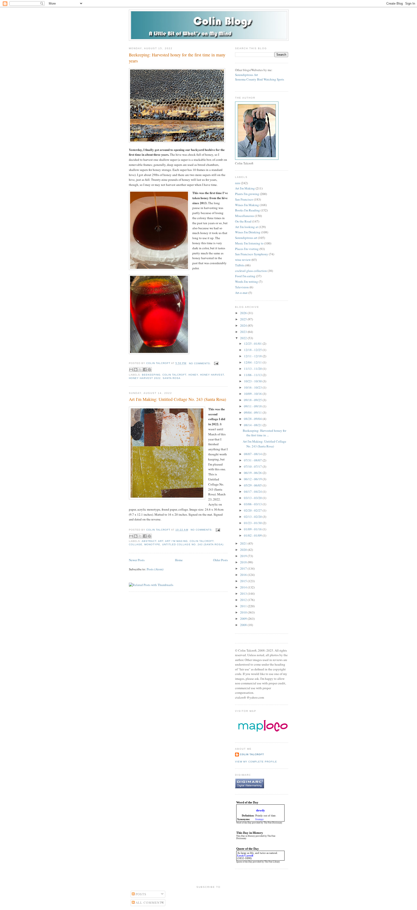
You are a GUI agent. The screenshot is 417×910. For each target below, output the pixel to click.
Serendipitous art (246, 238)
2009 (244, 618)
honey (193, 374)
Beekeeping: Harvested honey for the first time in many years (177, 58)
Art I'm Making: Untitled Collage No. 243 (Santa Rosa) (177, 399)
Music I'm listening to (249, 243)
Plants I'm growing (247, 194)
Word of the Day (243, 823)
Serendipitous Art (246, 75)
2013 (244, 593)
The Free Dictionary (273, 823)
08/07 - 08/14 (253, 454)
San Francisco (244, 199)
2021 (244, 543)
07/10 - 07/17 (253, 466)
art (160, 541)
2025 (244, 319)
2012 (244, 600)
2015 (244, 581)
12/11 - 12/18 (253, 356)
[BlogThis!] (135, 369)
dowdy (260, 810)
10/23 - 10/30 (253, 381)
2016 (244, 575)
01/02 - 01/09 (253, 535)
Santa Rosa (172, 378)
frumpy (259, 819)
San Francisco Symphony (251, 254)
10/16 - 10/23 (253, 387)
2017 (244, 568)
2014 (244, 587)
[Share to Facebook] (144, 369)
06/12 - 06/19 (253, 479)
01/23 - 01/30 (253, 523)
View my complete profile (256, 761)
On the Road (243, 221)
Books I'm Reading (247, 210)
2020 (244, 549)
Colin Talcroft (174, 374)
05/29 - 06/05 (253, 485)
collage (135, 544)
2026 (244, 313)
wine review (243, 259)
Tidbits (239, 265)
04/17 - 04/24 (253, 491)
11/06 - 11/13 (253, 375)
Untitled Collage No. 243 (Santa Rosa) (192, 544)
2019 (244, 556)
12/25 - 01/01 (253, 343)
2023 (244, 332)
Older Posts (220, 560)
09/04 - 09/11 (253, 412)
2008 (244, 625)
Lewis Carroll (245, 855)
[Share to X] (140, 369)
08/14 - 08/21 (253, 425)
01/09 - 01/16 (253, 529)
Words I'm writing (246, 281)
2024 (244, 325)
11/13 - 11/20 (253, 368)
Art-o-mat (241, 292)
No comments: (200, 363)
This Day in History (245, 836)
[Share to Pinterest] (149, 369)
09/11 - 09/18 (253, 406)
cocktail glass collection (251, 271)
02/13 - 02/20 (253, 516)
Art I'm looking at (246, 227)
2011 (244, 606)
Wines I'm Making (247, 205)
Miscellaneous (244, 216)
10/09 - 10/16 (253, 393)
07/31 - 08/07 (253, 460)
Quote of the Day (244, 862)
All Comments (149, 902)
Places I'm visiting (247, 249)
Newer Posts (137, 560)
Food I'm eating (245, 276)
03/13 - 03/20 (253, 498)
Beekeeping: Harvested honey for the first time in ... (264, 433)
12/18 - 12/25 (253, 350)
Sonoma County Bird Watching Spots (259, 79)
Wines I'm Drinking (247, 232)
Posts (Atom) (155, 569)
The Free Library (272, 862)
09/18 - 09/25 (253, 400)
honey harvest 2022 (145, 378)
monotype (152, 544)
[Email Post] (215, 363)
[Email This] (131, 369)
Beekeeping (151, 374)
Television (242, 287)
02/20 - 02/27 (253, 510)
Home (179, 560)
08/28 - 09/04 (253, 419)
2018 (244, 562)
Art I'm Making (176, 541)
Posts (140, 894)
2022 (244, 338)
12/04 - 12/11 (253, 362)
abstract (149, 541)
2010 (244, 612)
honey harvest (212, 374)
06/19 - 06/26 (253, 473)
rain (237, 183)
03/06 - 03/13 (253, 504)
